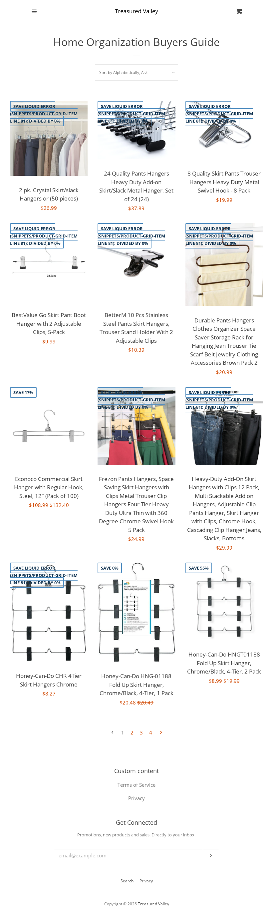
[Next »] (161, 732)
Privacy (146, 881)
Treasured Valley (153, 904)
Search (127, 881)
